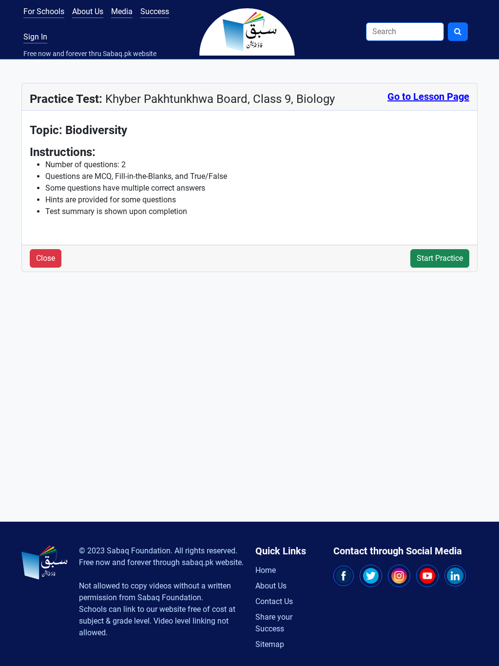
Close (45, 258)
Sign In (35, 36)
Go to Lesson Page (428, 96)
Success (154, 11)
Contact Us (274, 601)
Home (265, 570)
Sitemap (269, 644)
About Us (87, 11)
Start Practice (440, 258)
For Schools (43, 11)
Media (122, 11)
